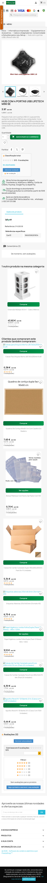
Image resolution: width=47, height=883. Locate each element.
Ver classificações (9, 165)
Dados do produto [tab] (14, 212)
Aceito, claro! (28, 879)
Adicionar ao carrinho (25, 136)
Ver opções (23, 490)
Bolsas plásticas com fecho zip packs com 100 (23, 496)
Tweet (17, 149)
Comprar (23, 304)
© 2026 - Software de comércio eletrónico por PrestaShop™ (20, 852)
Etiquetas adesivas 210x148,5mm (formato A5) (23, 603)
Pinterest (22, 149)
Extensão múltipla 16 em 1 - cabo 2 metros (23, 310)
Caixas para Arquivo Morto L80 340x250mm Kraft (23, 357)
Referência (9, 226)
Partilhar (11, 149)
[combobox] (23, 15)
